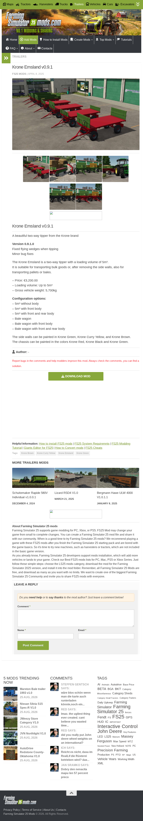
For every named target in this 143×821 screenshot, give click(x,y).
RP (123, 755)
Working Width (126, 759)
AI (98, 684)
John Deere (109, 731)
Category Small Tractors (107, 698)
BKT (118, 689)
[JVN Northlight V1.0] (10, 738)
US (134, 754)
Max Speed (119, 741)
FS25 (118, 716)
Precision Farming (112, 750)
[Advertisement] (76, 409)
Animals (105, 684)
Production (103, 754)
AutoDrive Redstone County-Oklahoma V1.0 (32, 752)
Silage (128, 755)
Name (21, 630)
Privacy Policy (11, 809)
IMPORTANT (115, 722)
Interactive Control (117, 726)
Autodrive (116, 684)
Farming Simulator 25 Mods (19, 813)
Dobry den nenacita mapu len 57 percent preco (74, 773)
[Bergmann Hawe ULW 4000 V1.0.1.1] (118, 478)
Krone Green (83, 453)
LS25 (107, 736)
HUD (100, 721)
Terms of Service (31, 809)
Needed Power (103, 746)
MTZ (130, 741)
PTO (118, 754)
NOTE (128, 746)
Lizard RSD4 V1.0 (66, 493)
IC (106, 721)
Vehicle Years (106, 759)
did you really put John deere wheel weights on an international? (76, 738)
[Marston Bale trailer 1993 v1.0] (10, 694)
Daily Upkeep (105, 702)
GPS (129, 717)
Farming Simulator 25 (113, 709)
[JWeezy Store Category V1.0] (10, 723)
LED (100, 736)
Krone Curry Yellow (46, 453)
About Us (48, 809)
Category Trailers (128, 698)
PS (112, 754)
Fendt (101, 717)
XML (100, 763)
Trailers (19, 56)
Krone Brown (27, 453)
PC (134, 746)
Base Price (128, 684)
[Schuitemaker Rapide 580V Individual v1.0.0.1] (33, 478)
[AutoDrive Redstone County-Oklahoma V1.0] (10, 753)
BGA (111, 688)
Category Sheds (122, 693)
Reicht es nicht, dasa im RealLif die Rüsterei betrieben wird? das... (76, 756)
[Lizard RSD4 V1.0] (76, 478)
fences (128, 712)
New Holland (117, 746)
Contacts (61, 809)
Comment (23, 606)
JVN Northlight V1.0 (33, 733)
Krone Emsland (66, 453)
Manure (116, 737)
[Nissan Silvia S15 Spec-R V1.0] (10, 709)
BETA (101, 689)
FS (109, 717)
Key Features (129, 732)
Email (82, 630)
